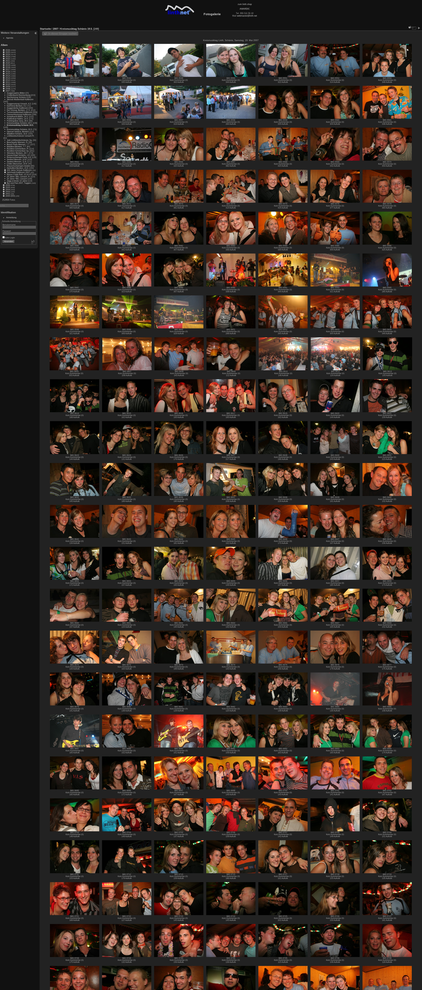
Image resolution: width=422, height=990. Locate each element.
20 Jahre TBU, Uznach (17, 179)
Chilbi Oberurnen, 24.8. (17, 164)
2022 (7, 59)
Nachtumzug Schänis (16, 97)
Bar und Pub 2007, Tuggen (19, 183)
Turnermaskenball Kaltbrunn (19, 112)
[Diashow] (419, 28)
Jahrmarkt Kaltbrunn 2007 (18, 172)
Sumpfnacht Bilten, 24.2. (18, 116)
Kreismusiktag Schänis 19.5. (20, 125)
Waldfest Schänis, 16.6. (17, 134)
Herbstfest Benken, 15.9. (18, 168)
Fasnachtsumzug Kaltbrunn (19, 114)
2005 (7, 187)
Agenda (9, 38)
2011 (7, 82)
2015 (7, 74)
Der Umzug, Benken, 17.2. (18, 110)
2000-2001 (10, 196)
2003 (7, 192)
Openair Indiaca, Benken (18, 131)
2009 (7, 86)
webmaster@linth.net (247, 16)
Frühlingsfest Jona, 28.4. (18, 121)
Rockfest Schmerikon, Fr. (18, 149)
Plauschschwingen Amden (18, 166)
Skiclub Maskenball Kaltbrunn (20, 99)
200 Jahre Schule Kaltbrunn (19, 170)
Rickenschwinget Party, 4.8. (19, 157)
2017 (7, 69)
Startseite (45, 28)
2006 (7, 185)
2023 (7, 56)
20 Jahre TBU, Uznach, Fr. (18, 177)
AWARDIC (245, 9)
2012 (7, 80)
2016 (7, 71)
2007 (7, 91)
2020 (7, 63)
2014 (7, 76)
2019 (7, 65)
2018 (7, 67)
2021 (7, 61)
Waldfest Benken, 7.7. (16, 146)
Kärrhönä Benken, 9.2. (17, 106)
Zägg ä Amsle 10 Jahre (17, 181)
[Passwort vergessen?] (32, 242)
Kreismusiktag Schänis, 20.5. (20, 129)
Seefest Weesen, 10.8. (17, 159)
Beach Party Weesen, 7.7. (18, 144)
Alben (4, 45)
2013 (7, 78)
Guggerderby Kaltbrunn (17, 108)
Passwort (6, 231)
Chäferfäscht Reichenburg (18, 95)
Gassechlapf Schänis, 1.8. (18, 155)
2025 (7, 52)
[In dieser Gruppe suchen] (409, 27)
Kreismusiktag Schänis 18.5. (19, 123)
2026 (7, 50)
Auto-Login (10, 238)
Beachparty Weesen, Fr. (17, 142)
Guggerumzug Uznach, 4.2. (19, 104)
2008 (7, 89)
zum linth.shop (245, 4)
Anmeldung (11, 217)
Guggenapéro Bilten (16, 93)
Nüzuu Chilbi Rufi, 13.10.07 (19, 174)
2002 (7, 194)
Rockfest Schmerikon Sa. (18, 151)
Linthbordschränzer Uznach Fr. (20, 136)
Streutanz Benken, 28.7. (17, 153)
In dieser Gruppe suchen (62, 33)
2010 (7, 84)
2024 (7, 54)
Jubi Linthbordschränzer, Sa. (19, 140)
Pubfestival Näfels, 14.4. (17, 119)
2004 (7, 189)
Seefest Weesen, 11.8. (17, 161)
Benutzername (9, 225)
